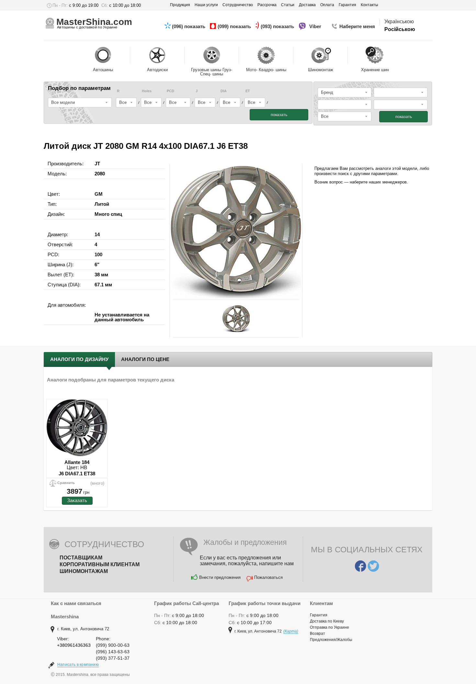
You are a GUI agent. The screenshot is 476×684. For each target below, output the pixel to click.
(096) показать (189, 26)
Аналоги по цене (145, 359)
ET (247, 91)
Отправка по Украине (329, 627)
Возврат (317, 633)
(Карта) (290, 631)
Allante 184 (76, 462)
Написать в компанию (78, 664)
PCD (170, 91)
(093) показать (278, 26)
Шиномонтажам (84, 571)
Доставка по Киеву (327, 621)
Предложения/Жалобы (331, 639)
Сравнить (66, 483)
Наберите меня (357, 26)
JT (97, 163)
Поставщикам (81, 557)
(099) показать (235, 26)
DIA (224, 91)
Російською (399, 29)
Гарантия (318, 615)
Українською (399, 21)
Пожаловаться (268, 577)
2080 (100, 173)
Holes (147, 91)
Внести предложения (220, 577)
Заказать (77, 500)
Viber (316, 26)
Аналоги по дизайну (79, 359)
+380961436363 (74, 645)
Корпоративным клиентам (100, 564)
